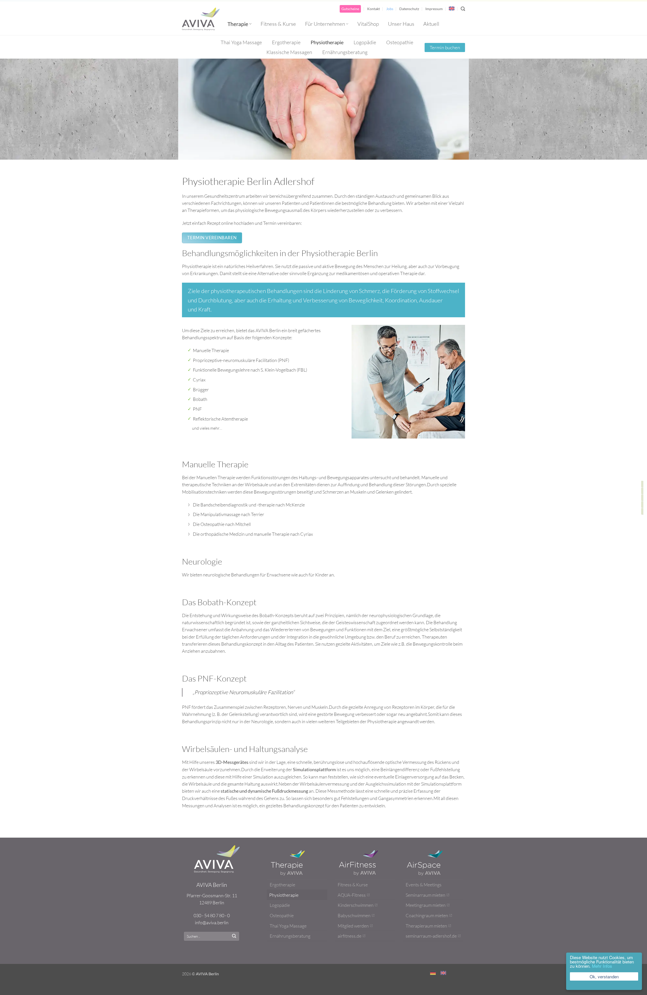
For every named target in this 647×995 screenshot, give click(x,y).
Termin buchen (445, 47)
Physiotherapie (327, 42)
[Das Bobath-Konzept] (642, 497)
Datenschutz (409, 9)
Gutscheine (350, 9)
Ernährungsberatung (344, 52)
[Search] (463, 9)
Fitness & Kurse (278, 23)
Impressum (434, 9)
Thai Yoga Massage (241, 42)
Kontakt (373, 9)
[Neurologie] (642, 491)
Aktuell (431, 23)
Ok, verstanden (604, 976)
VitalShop (368, 23)
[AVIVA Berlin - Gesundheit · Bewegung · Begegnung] (201, 19)
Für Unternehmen (325, 23)
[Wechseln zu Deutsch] (433, 973)
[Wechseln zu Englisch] (451, 8)
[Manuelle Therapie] (642, 484)
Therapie (237, 24)
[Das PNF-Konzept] (642, 504)
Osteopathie (399, 42)
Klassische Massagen (289, 52)
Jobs (389, 9)
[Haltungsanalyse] (642, 511)
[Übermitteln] (234, 936)
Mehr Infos (602, 966)
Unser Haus (401, 23)
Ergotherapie (286, 42)
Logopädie (365, 42)
